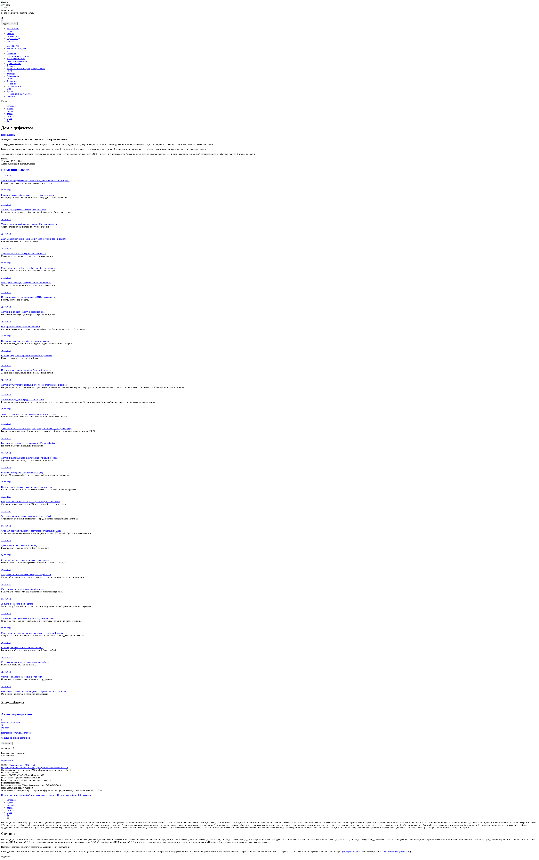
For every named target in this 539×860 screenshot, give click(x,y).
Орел (9, 118)
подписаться (7, 760)
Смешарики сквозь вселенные (15, 736)
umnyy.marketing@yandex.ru (397, 851)
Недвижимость (14, 86)
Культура (11, 73)
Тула (9, 121)
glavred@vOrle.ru (350, 851)
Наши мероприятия (16, 58)
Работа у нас (13, 28)
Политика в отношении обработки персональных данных (29, 795)
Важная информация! (17, 61)
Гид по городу (13, 38)
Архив (10, 91)
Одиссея (5, 726)
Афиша (10, 33)
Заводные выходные (16, 48)
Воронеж (11, 111)
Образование (13, 76)
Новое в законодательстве (19, 94)
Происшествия (14, 63)
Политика (11, 84)
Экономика (12, 96)
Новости (11, 31)
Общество (11, 53)
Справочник (13, 36)
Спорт (10, 78)
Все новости (13, 46)
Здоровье (11, 66)
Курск (9, 113)
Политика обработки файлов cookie (74, 795)
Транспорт (12, 81)
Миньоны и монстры (11, 721)
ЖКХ (9, 71)
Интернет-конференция (18, 56)
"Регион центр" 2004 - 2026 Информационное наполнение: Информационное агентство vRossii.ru (34, 766)
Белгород (11, 106)
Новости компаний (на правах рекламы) (26, 68)
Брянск (10, 108)
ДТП (9, 51)
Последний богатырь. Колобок (16, 731)
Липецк (10, 116)
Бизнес (10, 89)
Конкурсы (11, 41)
